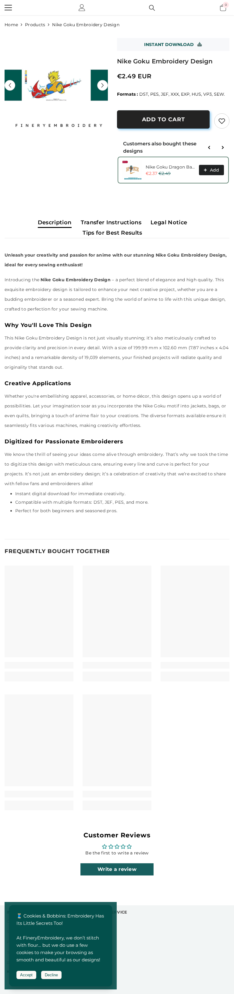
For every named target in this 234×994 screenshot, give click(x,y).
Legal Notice (169, 222)
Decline (51, 975)
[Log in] (82, 7)
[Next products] (222, 147)
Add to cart (163, 119)
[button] (10, 85)
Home (11, 24)
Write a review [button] (117, 869)
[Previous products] (209, 147)
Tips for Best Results (112, 232)
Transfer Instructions (111, 222)
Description (55, 222)
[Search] (152, 8)
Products (35, 24)
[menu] (8, 7)
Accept (26, 975)
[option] (56, 85)
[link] (221, 121)
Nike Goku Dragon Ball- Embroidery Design (170, 167)
